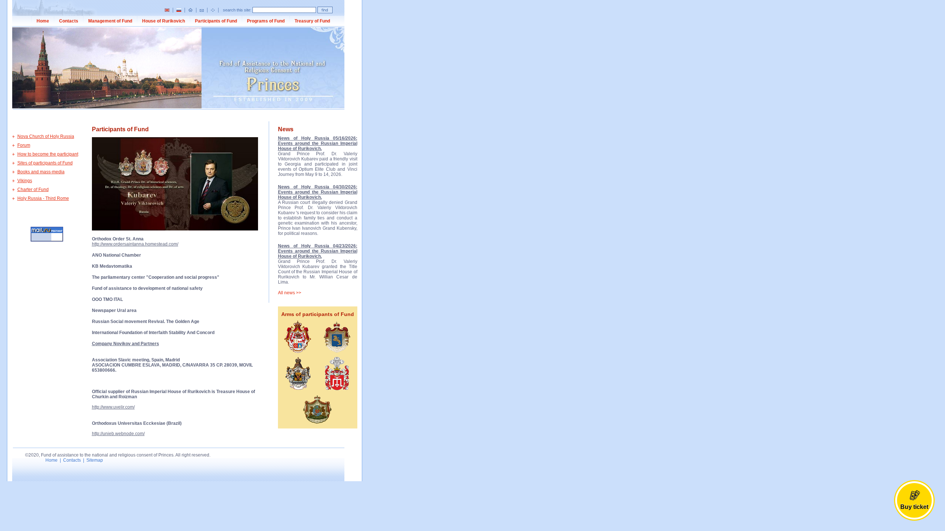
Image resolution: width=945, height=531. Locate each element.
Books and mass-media (41, 171)
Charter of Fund (33, 189)
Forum (23, 145)
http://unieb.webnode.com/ (118, 433)
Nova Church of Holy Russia (45, 136)
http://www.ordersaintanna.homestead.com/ (135, 244)
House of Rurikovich (163, 21)
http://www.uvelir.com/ (113, 407)
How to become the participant (47, 154)
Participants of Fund (216, 21)
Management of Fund (110, 21)
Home (43, 21)
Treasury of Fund (312, 21)
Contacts (68, 21)
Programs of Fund (266, 21)
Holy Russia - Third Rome (43, 198)
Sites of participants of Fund (45, 163)
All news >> (289, 292)
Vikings (24, 180)
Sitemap (94, 460)
